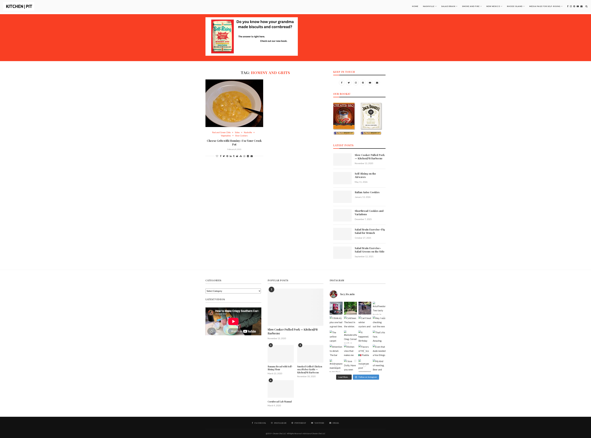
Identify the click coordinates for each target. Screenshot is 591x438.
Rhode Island (515, 6)
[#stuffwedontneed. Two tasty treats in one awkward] (379, 308)
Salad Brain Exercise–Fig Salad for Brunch (370, 231)
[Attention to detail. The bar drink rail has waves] (336, 351)
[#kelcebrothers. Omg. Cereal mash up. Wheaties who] (350, 336)
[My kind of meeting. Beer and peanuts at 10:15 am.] (379, 365)
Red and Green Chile (221, 132)
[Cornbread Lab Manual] (281, 389)
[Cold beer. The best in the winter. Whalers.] (350, 322)
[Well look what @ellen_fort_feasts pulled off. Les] (336, 308)
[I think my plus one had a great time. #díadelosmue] (336, 322)
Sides (237, 132)
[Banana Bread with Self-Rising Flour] (281, 354)
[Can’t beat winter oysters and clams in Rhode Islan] (364, 322)
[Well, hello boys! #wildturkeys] (350, 308)
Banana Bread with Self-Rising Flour (280, 368)
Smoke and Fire (471, 6)
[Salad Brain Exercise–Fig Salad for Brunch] (342, 234)
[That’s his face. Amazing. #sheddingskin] (379, 336)
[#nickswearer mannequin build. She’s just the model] (336, 365)
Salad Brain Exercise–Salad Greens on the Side (369, 249)
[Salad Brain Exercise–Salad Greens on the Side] (342, 252)
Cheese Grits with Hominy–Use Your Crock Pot (234, 142)
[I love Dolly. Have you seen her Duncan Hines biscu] (350, 365)
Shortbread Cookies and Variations (369, 212)
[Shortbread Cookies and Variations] (342, 215)
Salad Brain (448, 6)
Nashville (428, 6)
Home (415, 6)
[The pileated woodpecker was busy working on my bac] (364, 308)
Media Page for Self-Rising (544, 6)
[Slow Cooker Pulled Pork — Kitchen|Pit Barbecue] (342, 159)
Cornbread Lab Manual (280, 401)
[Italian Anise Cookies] (342, 197)
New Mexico (493, 6)
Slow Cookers (241, 136)
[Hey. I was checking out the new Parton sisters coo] (379, 322)
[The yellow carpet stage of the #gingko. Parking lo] (336, 336)
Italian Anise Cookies (367, 192)
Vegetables (226, 136)
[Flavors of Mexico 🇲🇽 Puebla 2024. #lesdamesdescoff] (364, 351)
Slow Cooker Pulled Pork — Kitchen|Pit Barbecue (370, 156)
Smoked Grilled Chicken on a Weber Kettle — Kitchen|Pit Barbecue (309, 369)
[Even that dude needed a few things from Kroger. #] (379, 351)
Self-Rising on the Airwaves (365, 175)
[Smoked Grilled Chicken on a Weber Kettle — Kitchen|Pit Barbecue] (310, 354)
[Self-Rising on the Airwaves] (342, 178)
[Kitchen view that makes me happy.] (350, 351)
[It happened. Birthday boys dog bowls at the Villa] (364, 336)
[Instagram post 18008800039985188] (364, 365)
